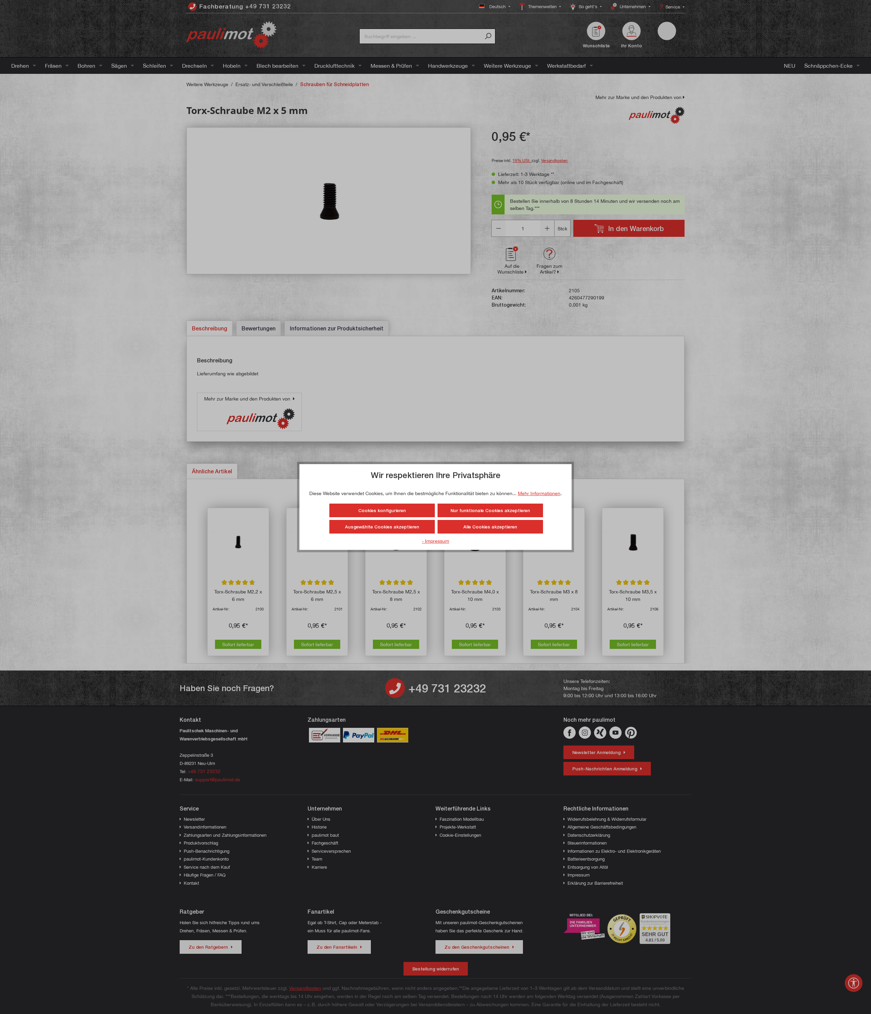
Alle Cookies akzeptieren (490, 526)
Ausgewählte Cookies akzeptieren (382, 526)
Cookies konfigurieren (382, 510)
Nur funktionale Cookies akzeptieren (490, 510)
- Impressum (435, 541)
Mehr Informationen (539, 493)
